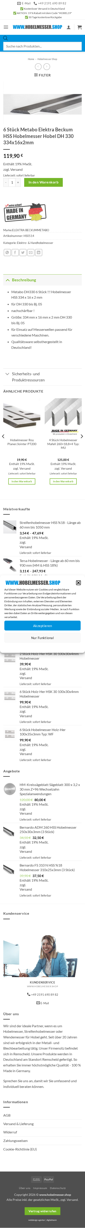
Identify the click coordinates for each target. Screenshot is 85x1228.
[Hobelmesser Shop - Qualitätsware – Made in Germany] (37, 27)
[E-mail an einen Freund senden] (30, 252)
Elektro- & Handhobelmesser (35, 243)
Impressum (62, 646)
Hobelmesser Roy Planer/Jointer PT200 (21, 442)
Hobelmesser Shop (47, 59)
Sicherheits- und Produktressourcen (28, 377)
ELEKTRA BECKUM (24, 230)
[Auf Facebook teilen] (15, 252)
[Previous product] (46, 66)
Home (31, 59)
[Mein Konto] (68, 27)
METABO (43, 230)
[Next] (81, 445)
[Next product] (38, 66)
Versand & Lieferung (18, 1124)
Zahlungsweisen (15, 1140)
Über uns (25, 1188)
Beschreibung (24, 280)
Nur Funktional (42, 638)
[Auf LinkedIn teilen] (38, 252)
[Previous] (3, 445)
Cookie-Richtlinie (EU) (20, 1149)
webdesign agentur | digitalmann (42, 1220)
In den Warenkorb (43, 182)
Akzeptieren (42, 626)
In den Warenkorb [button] (22, 481)
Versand (16, 169)
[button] (78, 583)
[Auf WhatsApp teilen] (7, 252)
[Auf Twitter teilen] (23, 252)
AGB (6, 1115)
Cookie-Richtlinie (27, 646)
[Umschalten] (7, 280)
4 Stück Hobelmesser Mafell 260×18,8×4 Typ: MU (63, 443)
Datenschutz (46, 646)
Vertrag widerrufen (42, 1211)
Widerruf (10, 1132)
